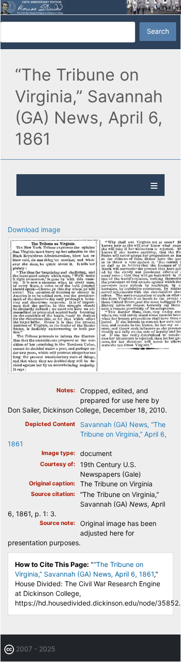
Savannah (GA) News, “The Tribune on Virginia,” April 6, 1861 (87, 434)
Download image (34, 229)
